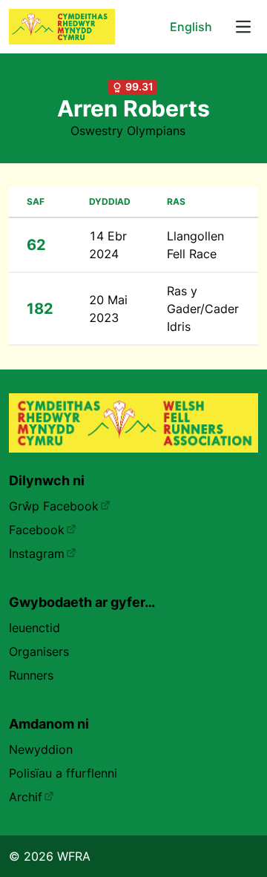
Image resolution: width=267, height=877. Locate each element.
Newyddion (41, 749)
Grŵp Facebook (54, 506)
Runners (31, 675)
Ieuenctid (34, 627)
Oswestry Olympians (127, 130)
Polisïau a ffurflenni (63, 773)
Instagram (37, 553)
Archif (25, 796)
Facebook (37, 529)
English (191, 26)
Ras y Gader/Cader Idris (203, 308)
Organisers (39, 651)
